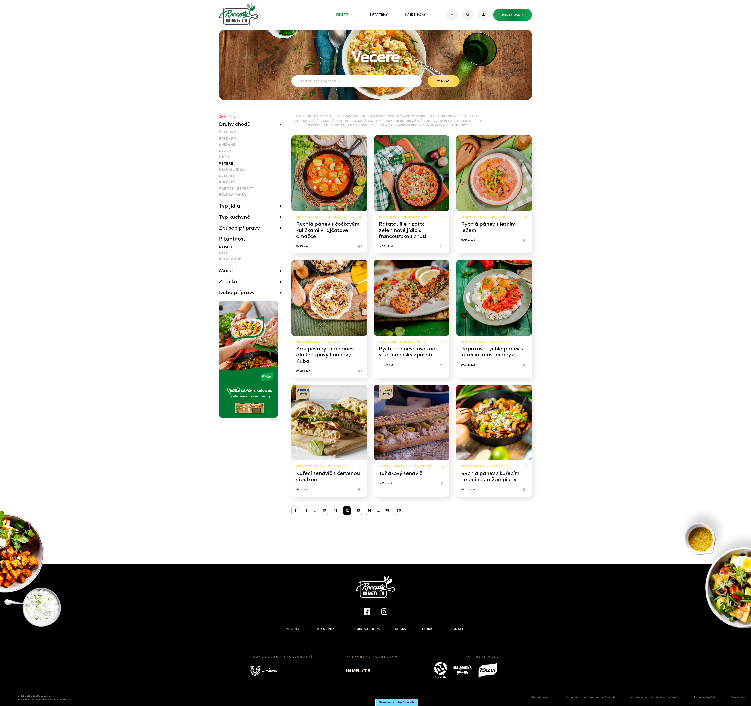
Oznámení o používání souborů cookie (590, 697)
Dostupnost (737, 697)
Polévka (227, 182)
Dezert (226, 151)
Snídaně (227, 145)
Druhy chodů (235, 124)
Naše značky (415, 15)
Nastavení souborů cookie (396, 702)
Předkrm (228, 138)
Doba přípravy (237, 292)
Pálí (223, 253)
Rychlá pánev (233, 195)
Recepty (342, 15)
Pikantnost (232, 238)
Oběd (224, 157)
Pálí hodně (230, 259)
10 (324, 510)
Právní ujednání (704, 697)
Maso (226, 270)
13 (358, 510)
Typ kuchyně (234, 217)
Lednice (428, 629)
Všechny (227, 132)
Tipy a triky (379, 15)
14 (369, 510)
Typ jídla (229, 205)
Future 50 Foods (365, 629)
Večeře (226, 163)
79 (387, 510)
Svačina (227, 176)
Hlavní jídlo (232, 170)
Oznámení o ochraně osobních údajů (654, 697)
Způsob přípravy (239, 228)
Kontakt (458, 629)
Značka (228, 281)
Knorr (400, 629)
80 (399, 510)
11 (335, 510)
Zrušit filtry (227, 117)
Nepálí (225, 247)
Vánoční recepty (236, 188)
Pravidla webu (540, 697)
